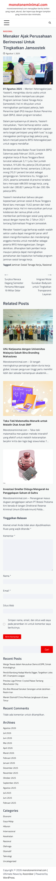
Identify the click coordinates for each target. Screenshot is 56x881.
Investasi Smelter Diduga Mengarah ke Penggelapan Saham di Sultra (26, 491)
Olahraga (7, 846)
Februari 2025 (9, 802)
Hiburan (6, 826)
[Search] (49, 22)
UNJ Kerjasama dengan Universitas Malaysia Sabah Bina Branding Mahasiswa (24, 352)
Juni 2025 (7, 797)
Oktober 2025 (9, 777)
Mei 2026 (7, 743)
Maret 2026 (8, 753)
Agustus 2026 (9, 728)
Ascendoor (28, 874)
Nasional (7, 31)
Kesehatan (8, 836)
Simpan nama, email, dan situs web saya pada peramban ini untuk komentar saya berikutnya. (29, 623)
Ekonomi (7, 816)
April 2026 (8, 748)
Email (7, 590)
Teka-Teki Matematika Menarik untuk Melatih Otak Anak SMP (25, 422)
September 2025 (11, 782)
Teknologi (7, 856)
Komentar (9, 536)
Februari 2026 (9, 758)
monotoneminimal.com (28, 4)
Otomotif (7, 851)
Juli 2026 (7, 733)
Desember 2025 (10, 768)
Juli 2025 (7, 792)
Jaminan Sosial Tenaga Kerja (26, 265)
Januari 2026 (9, 763)
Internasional (9, 831)
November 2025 (10, 772)
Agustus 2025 (9, 787)
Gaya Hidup (8, 821)
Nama (7, 576)
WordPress (8, 877)
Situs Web (8, 605)
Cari (47, 649)
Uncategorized (9, 861)
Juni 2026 (7, 738)
